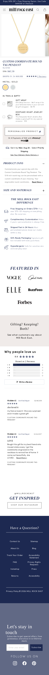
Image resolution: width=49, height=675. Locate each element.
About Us (15, 549)
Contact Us (15, 542)
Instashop (14, 569)
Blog (34, 549)
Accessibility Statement (34, 556)
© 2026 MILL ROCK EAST (31, 591)
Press (34, 569)
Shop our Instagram (24, 505)
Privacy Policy (12, 591)
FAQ (15, 562)
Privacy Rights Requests (34, 563)
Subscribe (36, 647)
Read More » (37, 182)
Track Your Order (15, 555)
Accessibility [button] (34, 576)
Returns (14, 576)
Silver (13, 87)
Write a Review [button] (25, 382)
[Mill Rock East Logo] (21, 9)
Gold (5, 87)
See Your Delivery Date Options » (24, 155)
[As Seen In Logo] (14, 278)
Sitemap (34, 542)
